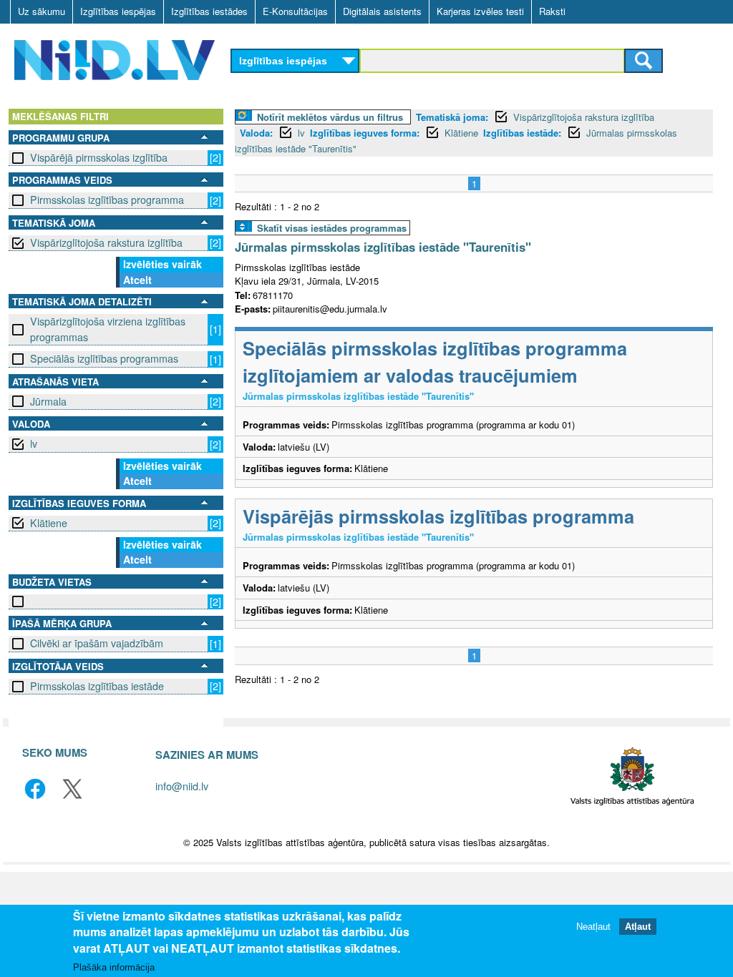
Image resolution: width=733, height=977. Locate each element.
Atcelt (137, 280)
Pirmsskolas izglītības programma (107, 199)
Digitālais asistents (382, 11)
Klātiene (48, 523)
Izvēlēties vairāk (162, 264)
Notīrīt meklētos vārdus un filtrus (330, 117)
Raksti (552, 11)
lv (33, 443)
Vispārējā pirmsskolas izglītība (99, 157)
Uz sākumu (41, 11)
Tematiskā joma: (452, 117)
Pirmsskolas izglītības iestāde (97, 686)
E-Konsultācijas (295, 11)
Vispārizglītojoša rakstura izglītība (106, 242)
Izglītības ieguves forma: (364, 132)
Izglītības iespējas (118, 11)
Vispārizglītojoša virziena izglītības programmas (107, 328)
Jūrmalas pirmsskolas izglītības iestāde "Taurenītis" (383, 246)
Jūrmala (48, 401)
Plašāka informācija (114, 967)
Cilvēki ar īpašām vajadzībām (96, 643)
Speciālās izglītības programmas (104, 358)
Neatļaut (593, 926)
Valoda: (256, 132)
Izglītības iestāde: (522, 132)
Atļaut (638, 926)
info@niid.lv (181, 785)
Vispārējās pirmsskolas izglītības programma (438, 516)
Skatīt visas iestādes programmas (332, 228)
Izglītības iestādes (209, 11)
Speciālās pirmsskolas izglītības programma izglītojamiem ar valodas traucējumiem (435, 361)
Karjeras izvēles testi (480, 11)
